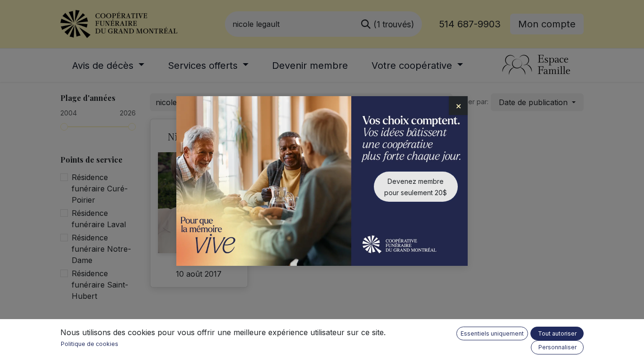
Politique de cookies (89, 343)
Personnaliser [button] (557, 347)
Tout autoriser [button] (557, 333)
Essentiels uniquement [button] (492, 333)
